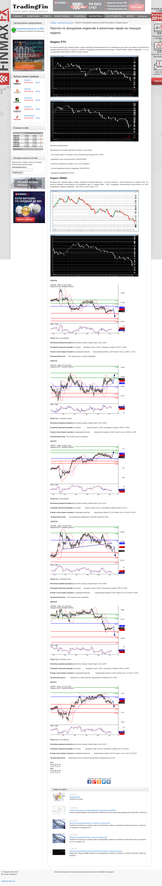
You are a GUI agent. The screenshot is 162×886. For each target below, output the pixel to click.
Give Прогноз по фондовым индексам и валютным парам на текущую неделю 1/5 (51, 765)
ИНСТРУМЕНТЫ (113, 16)
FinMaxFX (27, 80)
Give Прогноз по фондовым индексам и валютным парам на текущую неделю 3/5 (55, 765)
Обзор (37, 82)
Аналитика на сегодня (65, 23)
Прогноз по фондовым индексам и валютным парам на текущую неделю (95, 851)
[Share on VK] (109, 782)
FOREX (45, 16)
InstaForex (27, 107)
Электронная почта (19, 167)
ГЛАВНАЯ (18, 16)
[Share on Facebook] (89, 782)
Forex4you (28, 98)
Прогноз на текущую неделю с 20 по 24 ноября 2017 (88, 837)
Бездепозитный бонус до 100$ (30, 28)
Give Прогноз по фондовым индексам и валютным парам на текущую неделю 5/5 (60, 765)
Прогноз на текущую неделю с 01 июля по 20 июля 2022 (89, 823)
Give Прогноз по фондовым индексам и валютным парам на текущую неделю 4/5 (58, 765)
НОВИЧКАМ (31, 16)
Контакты (142, 16)
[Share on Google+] (94, 782)
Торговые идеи (74, 797)
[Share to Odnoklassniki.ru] (99, 782)
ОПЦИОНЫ (77, 16)
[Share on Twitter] (104, 782)
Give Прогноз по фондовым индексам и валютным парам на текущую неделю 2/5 (53, 765)
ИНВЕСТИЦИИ (60, 16)
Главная (53, 23)
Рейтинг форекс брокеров (26, 76)
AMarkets (27, 89)
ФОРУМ (130, 16)
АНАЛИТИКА (94, 16)
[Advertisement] (29, 264)
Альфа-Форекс (29, 115)
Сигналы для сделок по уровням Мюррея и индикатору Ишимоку (92, 810)
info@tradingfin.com (8, 881)
